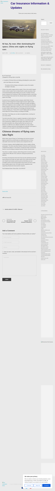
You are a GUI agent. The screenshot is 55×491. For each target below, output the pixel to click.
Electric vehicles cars (45, 230)
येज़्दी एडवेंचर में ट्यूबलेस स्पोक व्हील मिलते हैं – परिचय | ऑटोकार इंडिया (46, 54)
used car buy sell (44, 258)
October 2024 (44, 181)
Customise (29, 485)
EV (13, 209)
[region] (37, 481)
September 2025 (44, 169)
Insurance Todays (44, 239)
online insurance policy (46, 249)
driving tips (43, 227)
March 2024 (43, 191)
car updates (27, 53)
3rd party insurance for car (46, 214)
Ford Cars (43, 231)
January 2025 (44, 177)
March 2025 (43, 174)
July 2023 (43, 202)
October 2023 (44, 198)
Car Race (43, 222)
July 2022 (43, 205)
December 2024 (44, 179)
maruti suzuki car (44, 244)
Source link (5, 191)
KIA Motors (43, 241)
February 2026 (44, 162)
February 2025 (44, 176)
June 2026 (43, 156)
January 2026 (44, 163)
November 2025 (44, 166)
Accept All (46, 485)
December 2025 (44, 165)
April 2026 (43, 159)
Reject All (38, 485)
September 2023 (44, 200)
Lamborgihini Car (44, 242)
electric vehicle (8, 209)
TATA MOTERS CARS (45, 253)
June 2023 (43, 204)
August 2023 (43, 201)
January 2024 (44, 194)
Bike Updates (44, 217)
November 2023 (44, 197)
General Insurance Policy (46, 232)
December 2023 (44, 195)
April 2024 (43, 190)
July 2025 (43, 172)
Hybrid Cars (43, 234)
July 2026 (43, 155)
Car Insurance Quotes (45, 221)
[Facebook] (22, 488)
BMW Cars (43, 218)
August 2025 (43, 170)
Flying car (20, 209)
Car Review (43, 224)
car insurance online (45, 220)
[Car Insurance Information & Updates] (5, 4)
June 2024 (43, 187)
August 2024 (43, 184)
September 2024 (44, 183)
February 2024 (44, 193)
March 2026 (43, 160)
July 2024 (43, 186)
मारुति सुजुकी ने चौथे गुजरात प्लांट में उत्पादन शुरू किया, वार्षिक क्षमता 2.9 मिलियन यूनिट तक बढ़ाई (47, 59)
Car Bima (13, 53)
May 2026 (43, 157)
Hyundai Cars (44, 235)
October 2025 (44, 167)
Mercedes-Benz (44, 245)
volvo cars (43, 259)
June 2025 (43, 173)
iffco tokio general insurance (47, 237)
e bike (42, 228)
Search (42, 19)
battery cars (43, 215)
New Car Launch (44, 248)
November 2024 (44, 180)
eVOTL (15, 209)
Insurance (43, 238)
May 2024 (43, 188)
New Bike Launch (44, 246)
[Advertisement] (20, 64)
